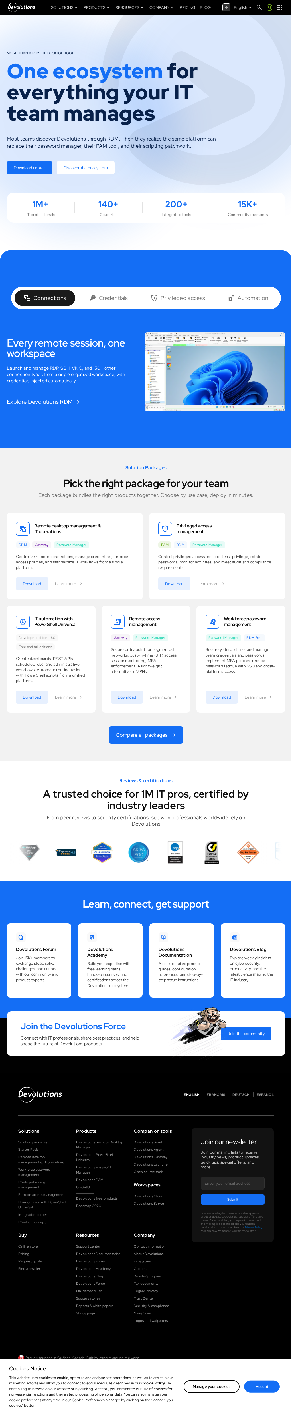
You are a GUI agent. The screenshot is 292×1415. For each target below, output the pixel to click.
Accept (262, 1386)
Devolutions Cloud (148, 1196)
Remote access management (41, 1194)
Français (216, 1094)
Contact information (150, 1246)
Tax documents (146, 1283)
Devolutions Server (149, 1203)
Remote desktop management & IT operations (41, 1159)
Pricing (23, 1254)
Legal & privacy (146, 1291)
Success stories (88, 1298)
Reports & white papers (94, 1306)
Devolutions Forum (91, 1261)
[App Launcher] (280, 7)
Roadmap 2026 (88, 1206)
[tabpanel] (146, 371)
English (192, 1094)
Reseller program (147, 1276)
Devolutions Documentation (98, 1254)
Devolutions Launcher (151, 1164)
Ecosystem (142, 1261)
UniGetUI (83, 1187)
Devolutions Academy (93, 1268)
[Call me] (269, 7)
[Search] (259, 7)
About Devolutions (148, 1254)
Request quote (30, 1261)
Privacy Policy (253, 1227)
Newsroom (142, 1313)
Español (265, 1094)
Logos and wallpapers (151, 1320)
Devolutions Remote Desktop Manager (99, 1145)
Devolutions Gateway (150, 1157)
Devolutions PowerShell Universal (94, 1157)
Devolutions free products (97, 1198)
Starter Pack (28, 1149)
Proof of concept (32, 1222)
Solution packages (32, 1142)
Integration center (32, 1214)
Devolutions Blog (89, 1276)
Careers (140, 1268)
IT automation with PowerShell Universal (42, 1205)
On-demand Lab (89, 1291)
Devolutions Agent (148, 1149)
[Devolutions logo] (40, 1095)
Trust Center (144, 1298)
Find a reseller (29, 1268)
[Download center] (226, 7)
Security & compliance (151, 1306)
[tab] (45, 298)
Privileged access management (31, 1185)
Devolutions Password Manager (93, 1170)
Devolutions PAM (90, 1180)
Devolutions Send (148, 1142)
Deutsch (241, 1094)
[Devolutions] (21, 7)
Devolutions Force (90, 1283)
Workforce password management (34, 1172)
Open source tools (148, 1172)
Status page (85, 1313)
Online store (28, 1246)
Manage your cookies (211, 1386)
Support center (88, 1246)
